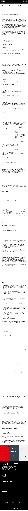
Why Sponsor (15, 469)
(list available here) (16, 228)
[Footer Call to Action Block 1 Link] (4, 453)
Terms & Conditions (12, 502)
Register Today (16, 470)
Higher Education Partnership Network (7, 484)
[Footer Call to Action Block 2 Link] (14, 453)
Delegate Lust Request (17, 473)
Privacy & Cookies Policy (6, 502)
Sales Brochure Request (17, 475)
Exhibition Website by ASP (14, 508)
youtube (4, 500)
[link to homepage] (3, 1)
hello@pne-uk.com (16, 50)
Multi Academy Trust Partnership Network (7, 482)
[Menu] (26, 1)
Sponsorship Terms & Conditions (20, 502)
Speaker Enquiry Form (17, 472)
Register (21, 3)
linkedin (3, 500)
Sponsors (15, 466)
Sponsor (7, 3)
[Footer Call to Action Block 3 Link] (23, 453)
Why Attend (15, 467)
